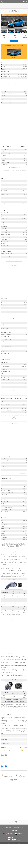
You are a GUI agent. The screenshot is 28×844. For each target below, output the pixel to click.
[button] (26, 15)
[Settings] (24, 2)
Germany (4, 68)
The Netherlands (6, 66)
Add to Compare (14, 41)
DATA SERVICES (8, 829)
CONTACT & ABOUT (18, 829)
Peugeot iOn (14, 57)
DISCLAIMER (14, 830)
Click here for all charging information (14, 260)
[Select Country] (26, 2)
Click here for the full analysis (14, 167)
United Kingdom (5, 64)
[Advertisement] (14, 6)
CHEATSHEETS (8, 827)
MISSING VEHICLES (18, 827)
